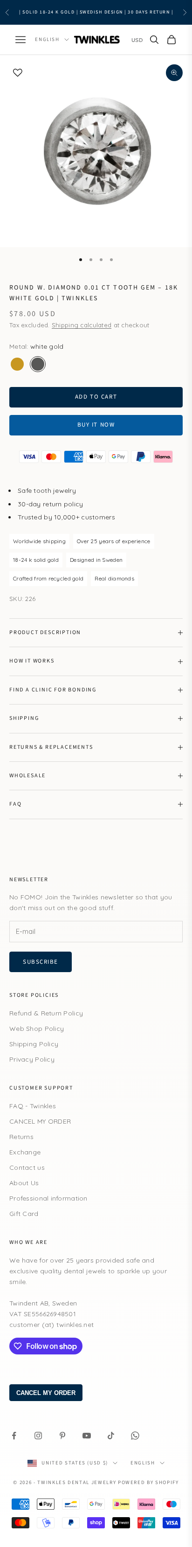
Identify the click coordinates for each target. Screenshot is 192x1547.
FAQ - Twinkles (32, 1106)
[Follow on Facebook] (14, 1435)
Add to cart (96, 397)
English (47, 39)
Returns (21, 1137)
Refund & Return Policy (46, 1013)
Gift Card (24, 1213)
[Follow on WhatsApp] (135, 1435)
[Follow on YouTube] (86, 1435)
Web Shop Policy (36, 1028)
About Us (24, 1183)
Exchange (25, 1152)
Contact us (27, 1167)
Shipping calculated (81, 325)
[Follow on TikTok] (111, 1435)
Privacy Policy (32, 1059)
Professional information (48, 1198)
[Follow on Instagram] (38, 1435)
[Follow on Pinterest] (62, 1435)
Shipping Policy (33, 1044)
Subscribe (40, 962)
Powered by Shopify (148, 1482)
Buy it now (96, 425)
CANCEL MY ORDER (40, 1121)
